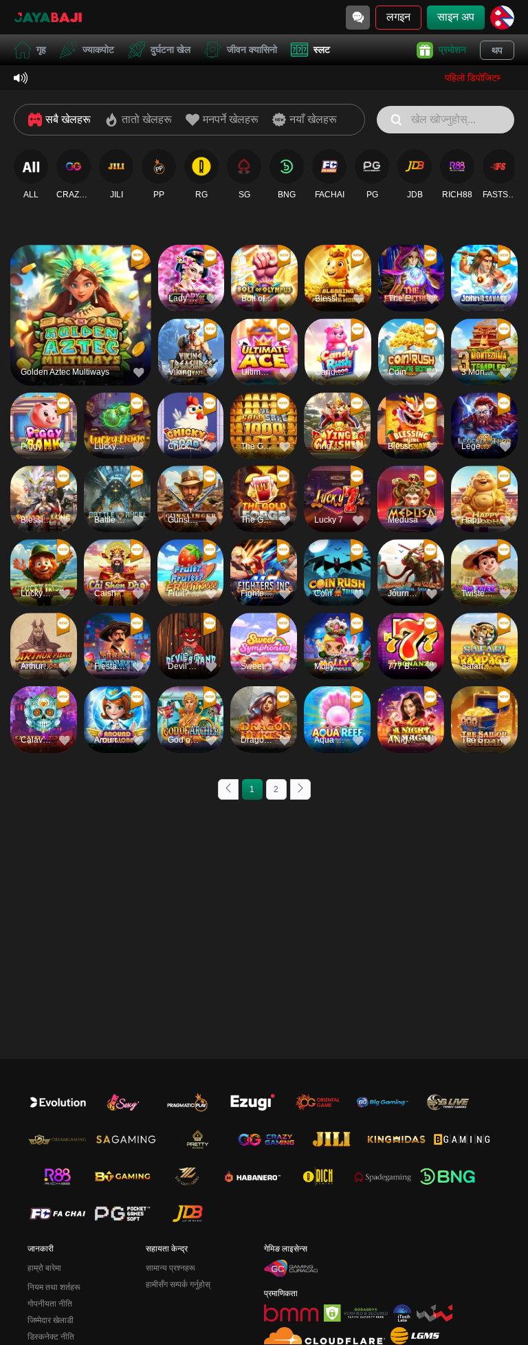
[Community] (358, 18)
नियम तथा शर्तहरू (54, 1287)
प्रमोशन (452, 49)
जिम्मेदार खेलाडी (51, 1320)
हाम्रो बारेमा (44, 1268)
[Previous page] (228, 789)
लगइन (398, 17)
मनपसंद (80, 292)
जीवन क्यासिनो (252, 49)
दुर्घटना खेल (170, 49)
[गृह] (48, 17)
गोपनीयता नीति (50, 1304)
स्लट (322, 49)
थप (497, 50)
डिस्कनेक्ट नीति (51, 1337)
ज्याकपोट (98, 49)
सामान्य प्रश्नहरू (170, 1268)
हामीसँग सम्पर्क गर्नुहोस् (178, 1284)
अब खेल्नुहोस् (80, 323)
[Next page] (300, 789)
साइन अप (455, 17)
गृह (41, 49)
